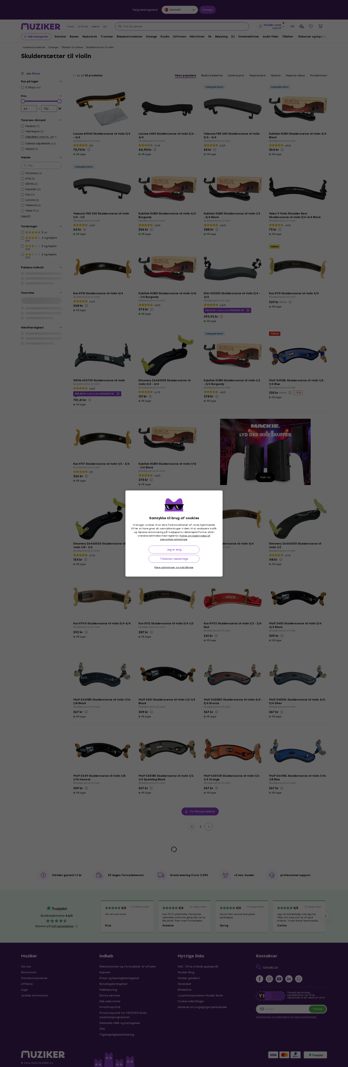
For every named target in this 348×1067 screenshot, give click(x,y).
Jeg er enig (174, 549)
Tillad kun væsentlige (174, 558)
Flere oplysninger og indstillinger (174, 567)
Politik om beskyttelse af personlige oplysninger (185, 537)
